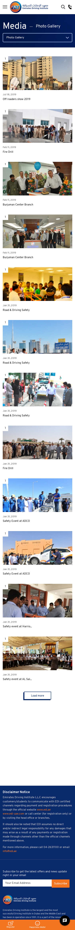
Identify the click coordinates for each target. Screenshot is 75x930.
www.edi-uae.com (13, 814)
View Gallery (37, 73)
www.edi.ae (44, 810)
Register (11, 927)
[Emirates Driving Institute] (29, 7)
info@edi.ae (10, 851)
